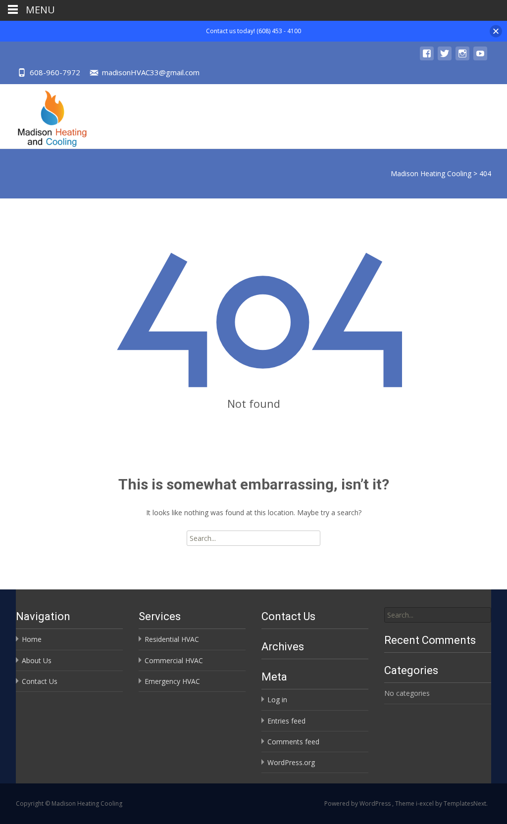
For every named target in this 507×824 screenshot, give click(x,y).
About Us (36, 660)
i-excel (425, 803)
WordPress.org (291, 762)
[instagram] (462, 58)
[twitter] (445, 58)
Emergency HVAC (172, 681)
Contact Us (39, 681)
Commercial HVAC (174, 660)
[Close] (496, 31)
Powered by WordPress (358, 803)
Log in (277, 699)
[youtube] (480, 58)
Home (32, 639)
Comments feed (293, 741)
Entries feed (286, 721)
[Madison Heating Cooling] (44, 116)
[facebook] (427, 58)
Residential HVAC (172, 639)
